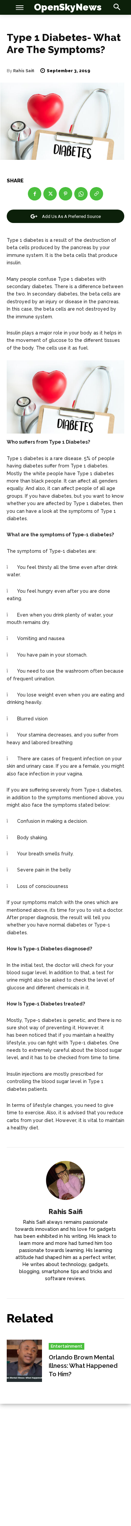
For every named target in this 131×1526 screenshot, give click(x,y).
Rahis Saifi (23, 71)
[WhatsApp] (81, 193)
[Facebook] (34, 193)
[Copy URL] (96, 193)
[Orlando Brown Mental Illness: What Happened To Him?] (24, 1361)
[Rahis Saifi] (65, 1180)
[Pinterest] (65, 193)
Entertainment (66, 1346)
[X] (50, 193)
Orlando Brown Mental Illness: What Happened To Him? (83, 1366)
